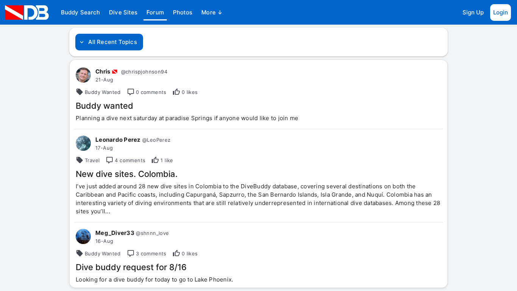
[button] (80, 12)
